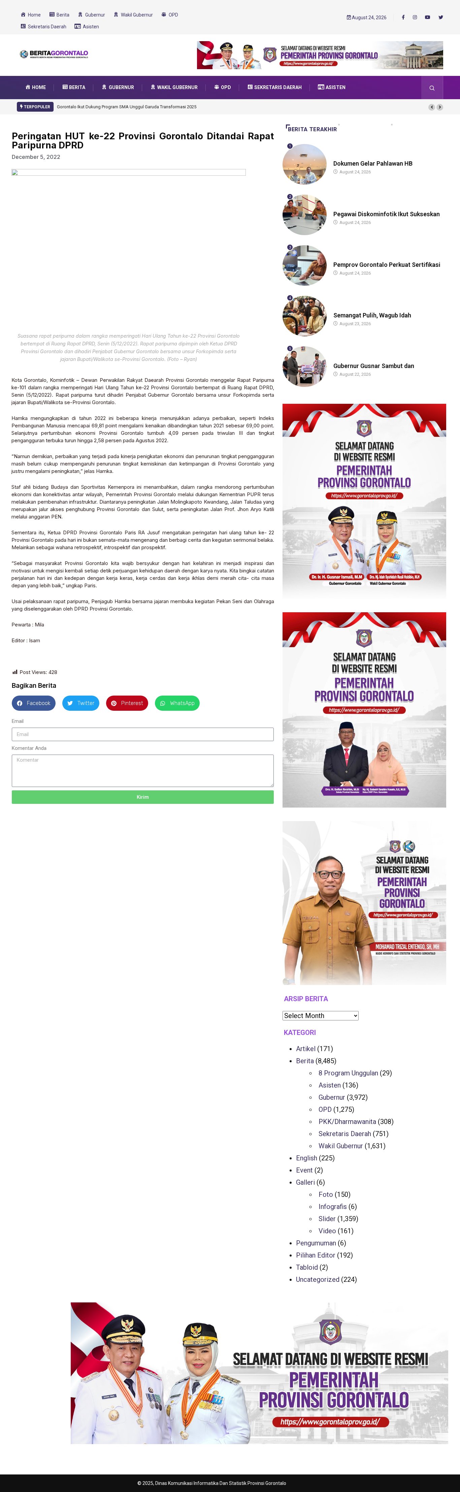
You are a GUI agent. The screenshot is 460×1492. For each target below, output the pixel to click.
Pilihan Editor (315, 1255)
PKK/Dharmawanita (347, 1122)
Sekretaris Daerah (345, 1134)
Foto (326, 1194)
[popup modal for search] (432, 87)
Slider (327, 1219)
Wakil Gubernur (341, 1146)
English (306, 1158)
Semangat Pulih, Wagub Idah (372, 315)
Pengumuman (316, 1243)
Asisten (330, 1085)
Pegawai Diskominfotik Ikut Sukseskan (386, 214)
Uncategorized (317, 1279)
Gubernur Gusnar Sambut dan (373, 365)
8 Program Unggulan (348, 1073)
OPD (325, 1109)
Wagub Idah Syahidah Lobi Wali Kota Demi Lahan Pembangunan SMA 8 (133, 106)
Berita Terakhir (312, 129)
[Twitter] (440, 17)
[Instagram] (415, 17)
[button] (431, 107)
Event (304, 1170)
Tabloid (307, 1267)
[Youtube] (427, 17)
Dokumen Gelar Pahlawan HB (373, 163)
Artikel (306, 1049)
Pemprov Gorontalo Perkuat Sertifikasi (386, 264)
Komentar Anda (29, 748)
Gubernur (332, 1097)
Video (327, 1231)
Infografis (333, 1207)
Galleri (305, 1182)
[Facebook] (403, 17)
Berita (340, 157)
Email (18, 721)
